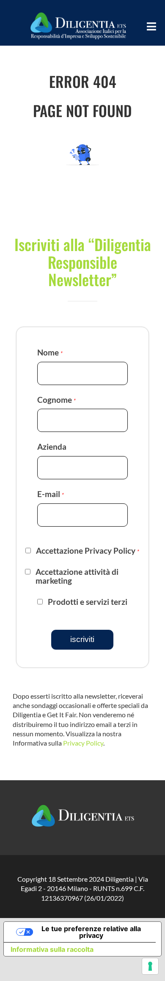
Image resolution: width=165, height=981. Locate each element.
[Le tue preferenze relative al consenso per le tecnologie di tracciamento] (150, 966)
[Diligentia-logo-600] (78, 12)
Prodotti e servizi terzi (87, 602)
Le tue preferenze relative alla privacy (91, 932)
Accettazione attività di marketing (77, 576)
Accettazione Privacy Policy (87, 550)
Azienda (51, 446)
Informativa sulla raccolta (52, 949)
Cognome (56, 399)
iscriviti (82, 639)
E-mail (50, 494)
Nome (50, 352)
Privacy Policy (83, 743)
